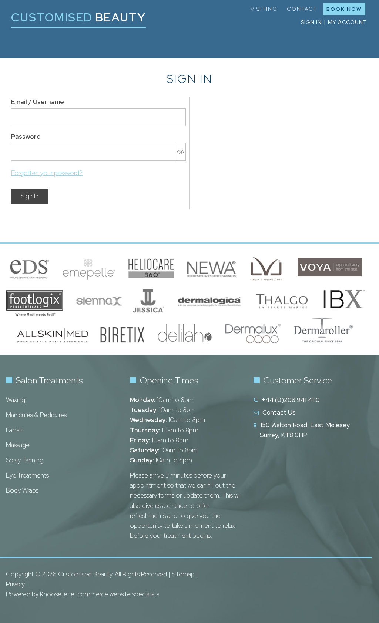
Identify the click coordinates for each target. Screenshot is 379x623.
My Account (347, 22)
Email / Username (37, 102)
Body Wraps (22, 490)
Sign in (311, 22)
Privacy (15, 584)
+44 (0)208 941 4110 (290, 400)
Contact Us (279, 412)
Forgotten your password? (47, 173)
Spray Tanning (24, 460)
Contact (302, 9)
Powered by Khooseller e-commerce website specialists (82, 594)
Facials (14, 430)
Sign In (29, 196)
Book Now (344, 9)
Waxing (15, 400)
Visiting (264, 9)
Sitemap (183, 574)
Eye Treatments (27, 475)
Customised (78, 17)
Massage (18, 445)
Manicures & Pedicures (36, 415)
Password (26, 137)
